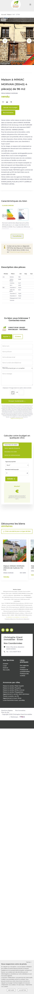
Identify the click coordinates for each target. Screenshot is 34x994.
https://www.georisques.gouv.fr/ (19, 252)
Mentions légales (7, 710)
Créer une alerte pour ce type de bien (18, 531)
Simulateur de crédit (10, 451)
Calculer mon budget (10, 107)
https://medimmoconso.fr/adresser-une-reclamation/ (16, 617)
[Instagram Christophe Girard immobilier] (11, 630)
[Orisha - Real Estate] (22, 717)
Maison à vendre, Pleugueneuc (13, 692)
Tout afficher (17, 236)
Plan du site (5, 712)
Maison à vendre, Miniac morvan (13, 690)
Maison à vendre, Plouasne (12, 688)
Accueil (3, 14)
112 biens (18, 336)
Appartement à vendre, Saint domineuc (16, 694)
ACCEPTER (22, 990)
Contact (22, 667)
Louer (5, 666)
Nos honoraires (8, 112)
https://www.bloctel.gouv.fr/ (17, 418)
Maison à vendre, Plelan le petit (13, 686)
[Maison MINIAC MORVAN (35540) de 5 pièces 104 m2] (14, 551)
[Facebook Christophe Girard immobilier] (3, 630)
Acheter (5, 663)
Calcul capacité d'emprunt (12, 448)
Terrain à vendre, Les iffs (11, 696)
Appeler (6, 336)
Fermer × (29, 962)
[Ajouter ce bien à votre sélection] (3, 102)
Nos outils (6, 670)
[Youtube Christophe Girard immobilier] (7, 630)
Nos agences (24, 665)
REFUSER (11, 990)
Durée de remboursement (12, 455)
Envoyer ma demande (16, 401)
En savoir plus (21, 984)
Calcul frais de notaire (10, 444)
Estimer (5, 668)
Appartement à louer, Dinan (12, 698)
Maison (9, 14)
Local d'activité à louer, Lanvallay (14, 700)
